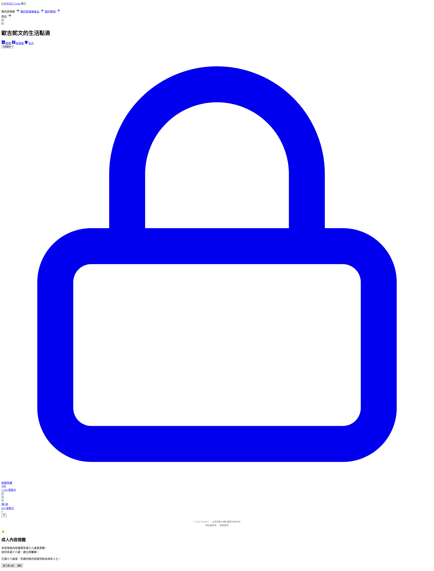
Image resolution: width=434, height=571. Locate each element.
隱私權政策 (210, 525)
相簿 (8, 43)
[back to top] (4, 515)
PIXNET (205, 521)
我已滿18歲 (8, 565)
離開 (19, 565)
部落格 (20, 43)
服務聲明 (224, 525)
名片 (31, 43)
